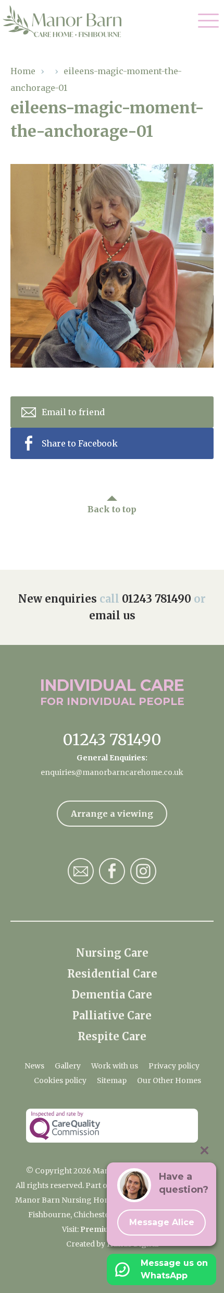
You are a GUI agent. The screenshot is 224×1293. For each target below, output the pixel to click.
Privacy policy (174, 1066)
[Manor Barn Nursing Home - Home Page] (69, 21)
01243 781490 (156, 598)
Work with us (114, 1066)
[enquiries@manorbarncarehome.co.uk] (81, 871)
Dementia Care (112, 994)
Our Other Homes (169, 1080)
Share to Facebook (80, 443)
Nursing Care (112, 952)
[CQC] (112, 1126)
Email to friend (73, 412)
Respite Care (112, 1036)
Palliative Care (112, 1015)
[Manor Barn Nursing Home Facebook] (112, 871)
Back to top (112, 509)
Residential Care (112, 973)
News (34, 1066)
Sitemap (112, 1080)
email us (112, 615)
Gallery (68, 1066)
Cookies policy (60, 1080)
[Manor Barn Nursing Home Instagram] (143, 871)
